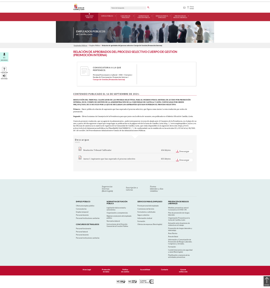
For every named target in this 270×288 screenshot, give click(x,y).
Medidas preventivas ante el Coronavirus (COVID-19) (178, 209)
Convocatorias (81, 209)
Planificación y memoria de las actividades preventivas (179, 256)
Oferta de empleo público (85, 206)
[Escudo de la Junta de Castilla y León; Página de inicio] (78, 10)
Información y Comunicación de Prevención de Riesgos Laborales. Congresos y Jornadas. (180, 242)
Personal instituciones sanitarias (87, 238)
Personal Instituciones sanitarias (88, 218)
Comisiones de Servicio (145, 209)
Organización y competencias (117, 213)
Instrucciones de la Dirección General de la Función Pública (117, 225)
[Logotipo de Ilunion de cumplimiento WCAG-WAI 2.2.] (147, 283)
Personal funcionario (83, 228)
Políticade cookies (125, 270)
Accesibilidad (145, 269)
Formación (141, 221)
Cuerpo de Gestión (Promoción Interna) (109, 79)
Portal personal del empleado (148, 206)
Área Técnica (172, 233)
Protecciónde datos (106, 270)
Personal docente (82, 215)
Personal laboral (82, 232)
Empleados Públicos (89, 16)
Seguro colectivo (143, 215)
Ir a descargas (4, 59)
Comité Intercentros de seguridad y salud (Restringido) (180, 251)
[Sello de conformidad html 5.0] (132, 283)
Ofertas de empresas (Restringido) (149, 224)
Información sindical (144, 218)
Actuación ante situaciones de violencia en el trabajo (179, 224)
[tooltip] (184, 7)
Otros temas (192, 7)
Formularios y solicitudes (146, 212)
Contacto (164, 269)
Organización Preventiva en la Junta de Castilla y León (179, 219)
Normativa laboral (113, 221)
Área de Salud (173, 236)
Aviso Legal (87, 269)
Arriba (266, 285)
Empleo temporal (82, 212)
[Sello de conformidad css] (120, 283)
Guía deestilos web (183, 270)
